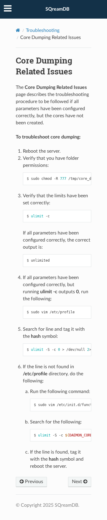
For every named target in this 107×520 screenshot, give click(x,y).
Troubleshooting (42, 30)
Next (77, 481)
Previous (33, 481)
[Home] (18, 30)
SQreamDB (57, 9)
